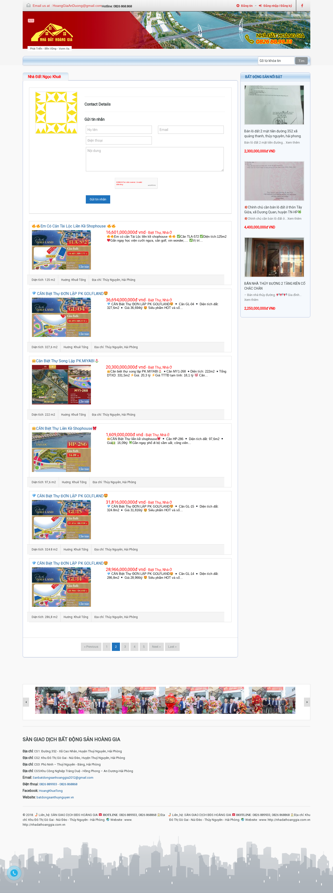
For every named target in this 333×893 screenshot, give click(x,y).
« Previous (91, 646)
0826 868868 (68, 784)
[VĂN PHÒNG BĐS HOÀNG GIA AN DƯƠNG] (273, 701)
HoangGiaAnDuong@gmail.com (77, 6)
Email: (27, 777)
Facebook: (30, 791)
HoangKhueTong (51, 791)
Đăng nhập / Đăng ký (278, 6)
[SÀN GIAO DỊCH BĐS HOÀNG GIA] (52, 32)
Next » (156, 646)
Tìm (301, 61)
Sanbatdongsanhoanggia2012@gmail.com (63, 777)
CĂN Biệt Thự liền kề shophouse (64, 428)
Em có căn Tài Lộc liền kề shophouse (73, 226)
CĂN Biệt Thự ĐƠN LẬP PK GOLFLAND (70, 293)
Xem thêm (293, 142)
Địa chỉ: (28, 751)
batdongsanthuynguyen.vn (55, 797)
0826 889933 (48, 784)
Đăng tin (247, 6)
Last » (172, 646)
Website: (29, 797)
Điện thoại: (31, 784)
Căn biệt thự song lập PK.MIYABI (65, 361)
